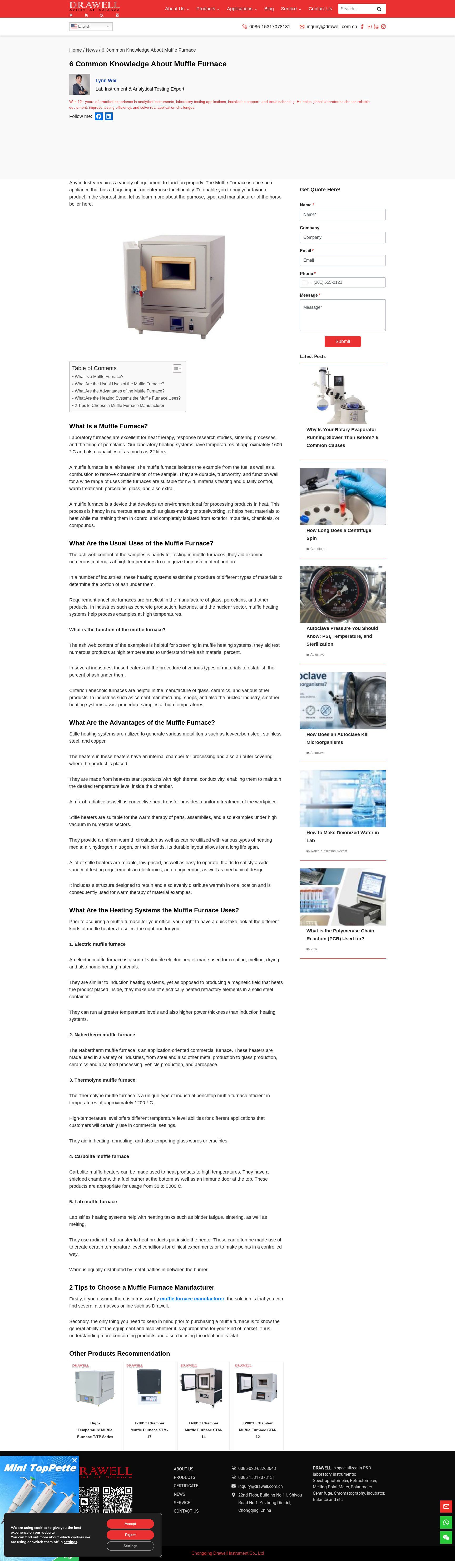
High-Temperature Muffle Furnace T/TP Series (95, 1430)
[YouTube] (369, 26)
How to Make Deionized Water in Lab (342, 836)
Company (309, 228)
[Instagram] (383, 26)
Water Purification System (328, 851)
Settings (130, 1545)
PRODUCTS (184, 1477)
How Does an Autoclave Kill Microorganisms (337, 738)
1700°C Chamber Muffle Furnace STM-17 (149, 1430)
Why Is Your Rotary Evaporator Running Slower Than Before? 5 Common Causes (342, 437)
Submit (342, 341)
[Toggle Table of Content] (175, 368)
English (83, 26)
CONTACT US (186, 1510)
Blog (269, 8)
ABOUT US (184, 1468)
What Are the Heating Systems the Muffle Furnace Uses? (127, 398)
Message (310, 295)
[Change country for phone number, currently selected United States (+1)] (306, 282)
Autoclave (317, 655)
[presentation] (95, 1387)
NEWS (179, 1494)
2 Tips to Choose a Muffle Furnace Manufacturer (119, 405)
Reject (130, 1534)
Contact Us (320, 8)
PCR (313, 949)
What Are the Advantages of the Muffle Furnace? (119, 391)
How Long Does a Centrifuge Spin (338, 534)
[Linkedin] (376, 26)
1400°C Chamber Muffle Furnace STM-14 (203, 1430)
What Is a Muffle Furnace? (99, 376)
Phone (308, 273)
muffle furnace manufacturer (192, 1298)
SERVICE (182, 1502)
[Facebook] (362, 26)
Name (307, 205)
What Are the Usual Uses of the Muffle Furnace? (119, 383)
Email (307, 250)
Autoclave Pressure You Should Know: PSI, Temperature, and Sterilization (342, 636)
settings (70, 1542)
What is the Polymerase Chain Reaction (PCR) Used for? (340, 934)
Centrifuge (317, 549)
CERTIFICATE (186, 1485)
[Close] (74, 1460)
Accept (130, 1523)
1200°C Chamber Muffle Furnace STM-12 (257, 1430)
